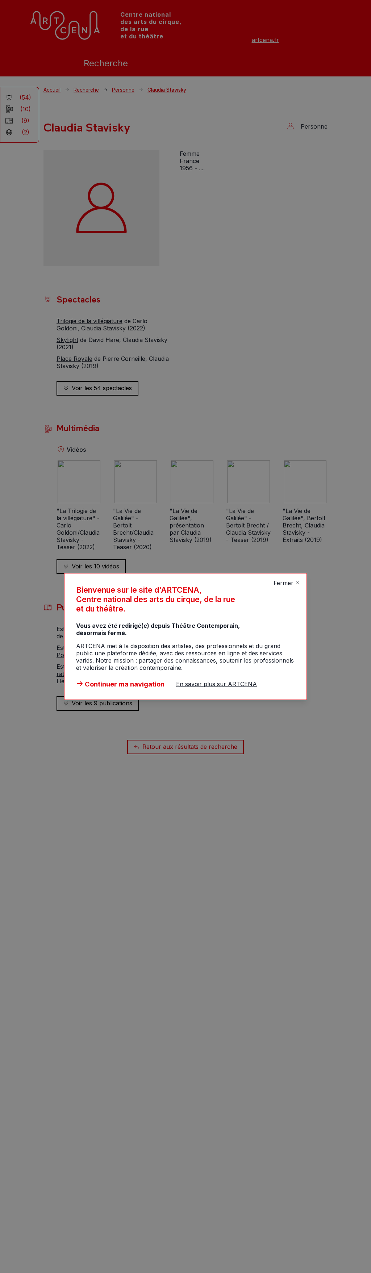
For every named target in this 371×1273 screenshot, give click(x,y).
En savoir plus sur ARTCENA (216, 684)
